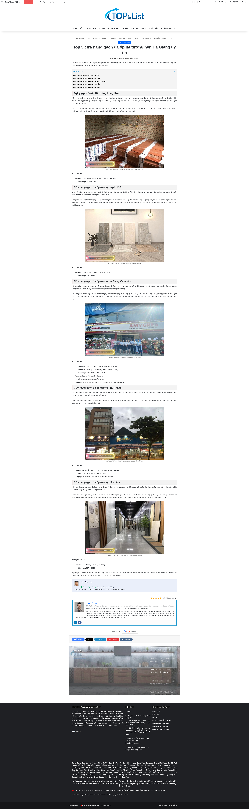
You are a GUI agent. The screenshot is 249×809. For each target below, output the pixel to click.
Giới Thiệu (156, 711)
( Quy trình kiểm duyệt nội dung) (105, 587)
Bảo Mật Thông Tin (160, 726)
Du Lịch (116, 28)
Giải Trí (91, 28)
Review (201, 2)
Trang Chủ (82, 38)
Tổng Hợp (166, 28)
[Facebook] (80, 622)
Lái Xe (229, 2)
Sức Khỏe (78, 28)
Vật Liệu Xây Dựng (119, 38)
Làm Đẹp (104, 28)
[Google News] (130, 631)
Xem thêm (113, 725)
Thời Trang (222, 2)
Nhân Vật (214, 2)
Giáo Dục (128, 28)
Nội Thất (154, 28)
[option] (124, 670)
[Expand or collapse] (174, 71)
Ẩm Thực (142, 28)
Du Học (244, 2)
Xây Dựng (107, 38)
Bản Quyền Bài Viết (160, 723)
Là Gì (207, 2)
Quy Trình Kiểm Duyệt (161, 720)
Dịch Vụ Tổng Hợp (95, 38)
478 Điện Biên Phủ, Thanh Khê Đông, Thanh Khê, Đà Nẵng (137, 723)
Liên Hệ (155, 714)
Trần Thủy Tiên (86, 582)
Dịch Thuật (236, 2)
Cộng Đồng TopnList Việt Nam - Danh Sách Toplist (96, 805)
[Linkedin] (75, 622)
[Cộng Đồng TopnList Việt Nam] (124, 15)
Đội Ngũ (155, 717)
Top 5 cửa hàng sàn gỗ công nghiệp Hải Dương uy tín (99, 667)
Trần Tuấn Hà (114, 58)
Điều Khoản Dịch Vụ (160, 729)
